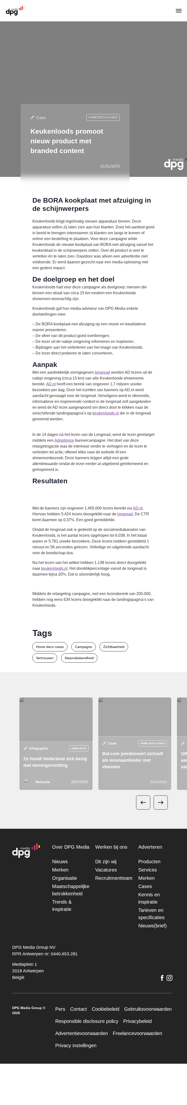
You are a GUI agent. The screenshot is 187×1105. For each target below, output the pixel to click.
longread (114, 384)
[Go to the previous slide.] (143, 831)
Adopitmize (91, 458)
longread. (47, 537)
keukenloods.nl (114, 430)
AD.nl (104, 395)
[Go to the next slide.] (161, 831)
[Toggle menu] (178, 11)
